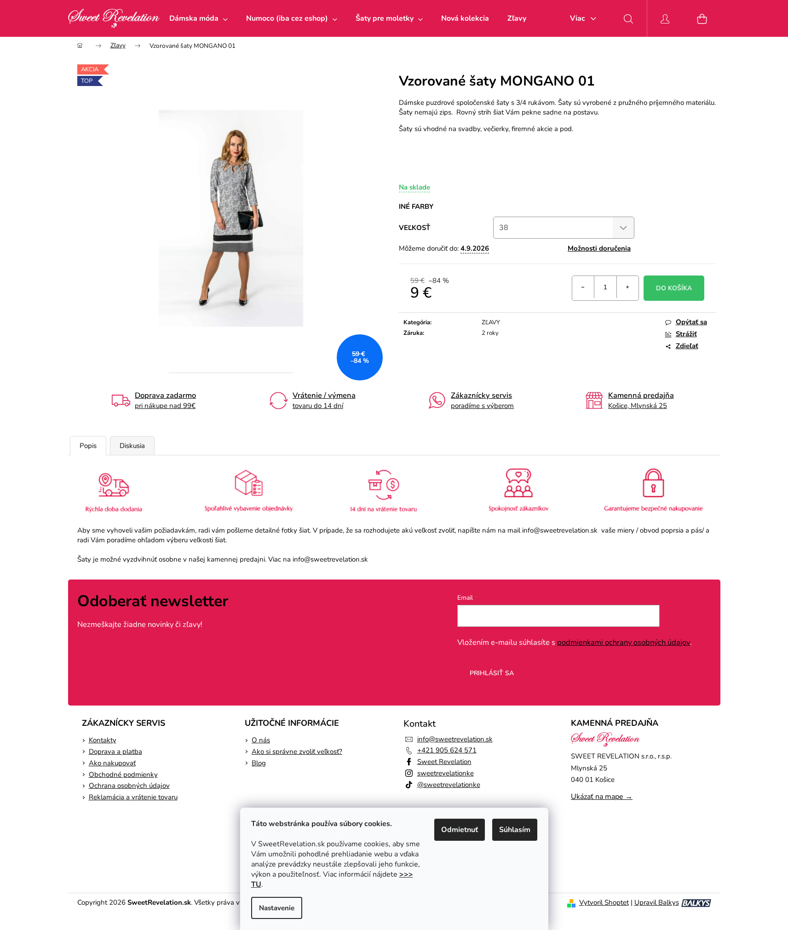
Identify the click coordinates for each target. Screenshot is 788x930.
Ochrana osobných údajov (129, 785)
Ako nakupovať (112, 763)
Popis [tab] (88, 445)
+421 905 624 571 (447, 750)
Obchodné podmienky (123, 774)
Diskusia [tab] (132, 445)
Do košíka (674, 288)
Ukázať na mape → (602, 797)
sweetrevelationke (445, 773)
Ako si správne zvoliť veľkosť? (297, 751)
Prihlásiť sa (492, 673)
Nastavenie (276, 908)
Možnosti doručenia (599, 248)
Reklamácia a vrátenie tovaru (133, 797)
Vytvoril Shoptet (604, 902)
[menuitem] (198, 18)
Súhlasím (514, 830)
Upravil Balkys (656, 902)
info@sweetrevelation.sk (455, 739)
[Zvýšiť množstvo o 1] (627, 287)
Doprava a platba (115, 751)
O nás (261, 740)
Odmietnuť (459, 830)
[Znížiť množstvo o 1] (583, 287)
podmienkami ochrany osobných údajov (623, 642)
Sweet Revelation (444, 761)
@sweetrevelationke (448, 784)
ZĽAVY (491, 322)
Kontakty (102, 740)
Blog (259, 763)
